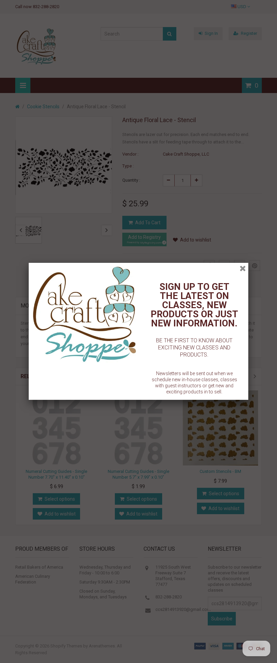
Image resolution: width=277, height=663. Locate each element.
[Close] (243, 268)
